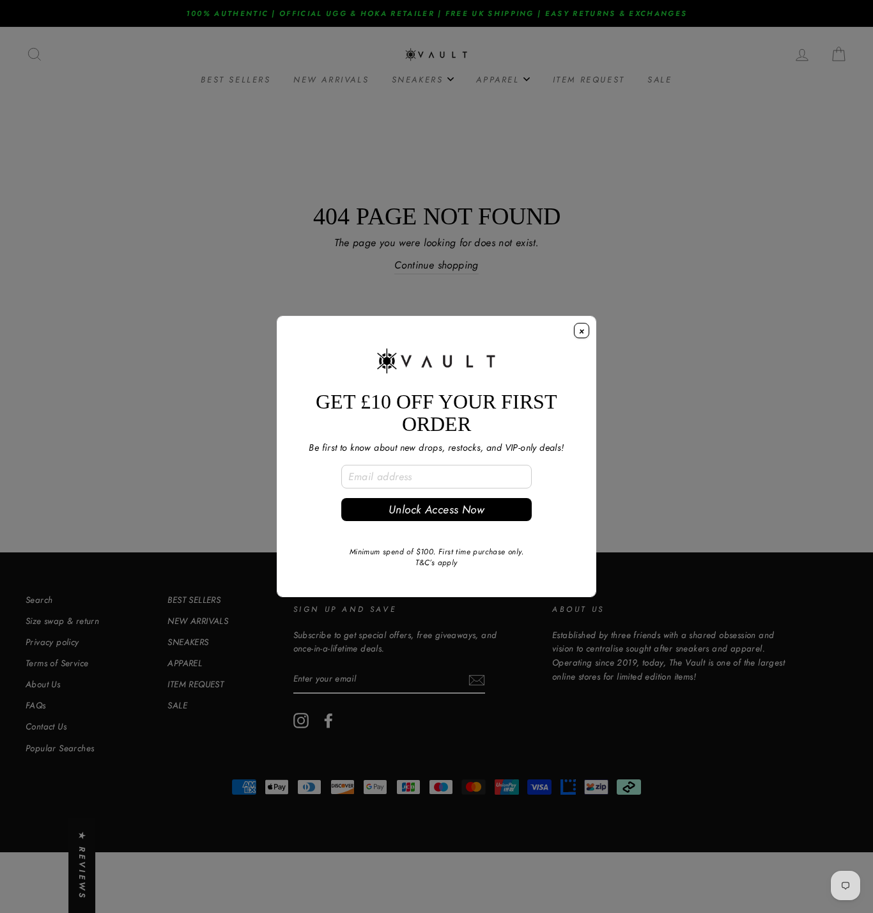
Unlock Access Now (436, 509)
